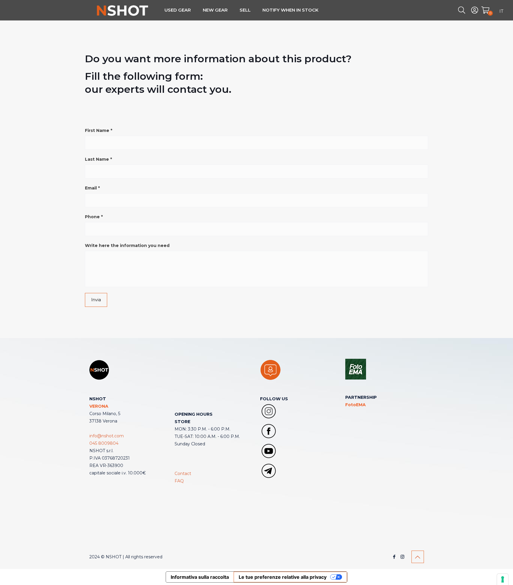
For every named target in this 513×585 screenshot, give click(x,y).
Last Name (98, 159)
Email (92, 188)
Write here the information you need (127, 245)
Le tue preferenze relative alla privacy (283, 577)
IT (501, 11)
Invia (96, 299)
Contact (183, 473)
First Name (98, 130)
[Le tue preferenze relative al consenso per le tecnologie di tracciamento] (502, 579)
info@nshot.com (106, 436)
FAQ (179, 481)
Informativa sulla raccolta (200, 577)
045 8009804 (103, 443)
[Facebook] (394, 557)
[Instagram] (402, 557)
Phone (94, 216)
